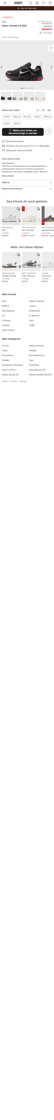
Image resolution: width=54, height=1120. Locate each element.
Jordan (32, 306)
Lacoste (5, 325)
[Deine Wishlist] (43, 3)
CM (49, 110)
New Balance (8, 310)
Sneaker (6, 360)
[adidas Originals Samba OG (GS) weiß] (11, 261)
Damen (5, 381)
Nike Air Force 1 (9, 370)
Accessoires (7, 355)
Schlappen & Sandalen (12, 365)
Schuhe (5, 345)
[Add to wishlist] (50, 48)
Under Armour (8, 330)
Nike (4, 22)
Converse (6, 320)
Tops (31, 360)
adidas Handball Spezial (40, 374)
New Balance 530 (37, 370)
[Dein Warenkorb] (50, 3)
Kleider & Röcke (36, 345)
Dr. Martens (34, 315)
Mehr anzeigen (8, 176)
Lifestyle (23, 381)
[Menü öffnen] (5, 3)
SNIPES (5, 306)
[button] (27, 65)
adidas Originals (36, 301)
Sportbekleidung (36, 355)
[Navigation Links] (1, 67)
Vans (31, 320)
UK (43, 110)
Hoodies (33, 350)
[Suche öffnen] (30, 3)
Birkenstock (34, 310)
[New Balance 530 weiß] (11, 215)
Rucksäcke (34, 365)
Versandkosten (46, 23)
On (3, 315)
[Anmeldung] (37, 3)
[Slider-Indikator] (22, 88)
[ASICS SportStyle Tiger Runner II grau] (31, 261)
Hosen (5, 350)
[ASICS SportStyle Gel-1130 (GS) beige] (31, 215)
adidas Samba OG (10, 374)
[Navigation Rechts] (51, 67)
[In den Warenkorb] (18, 208)
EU (37, 110)
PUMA (32, 325)
